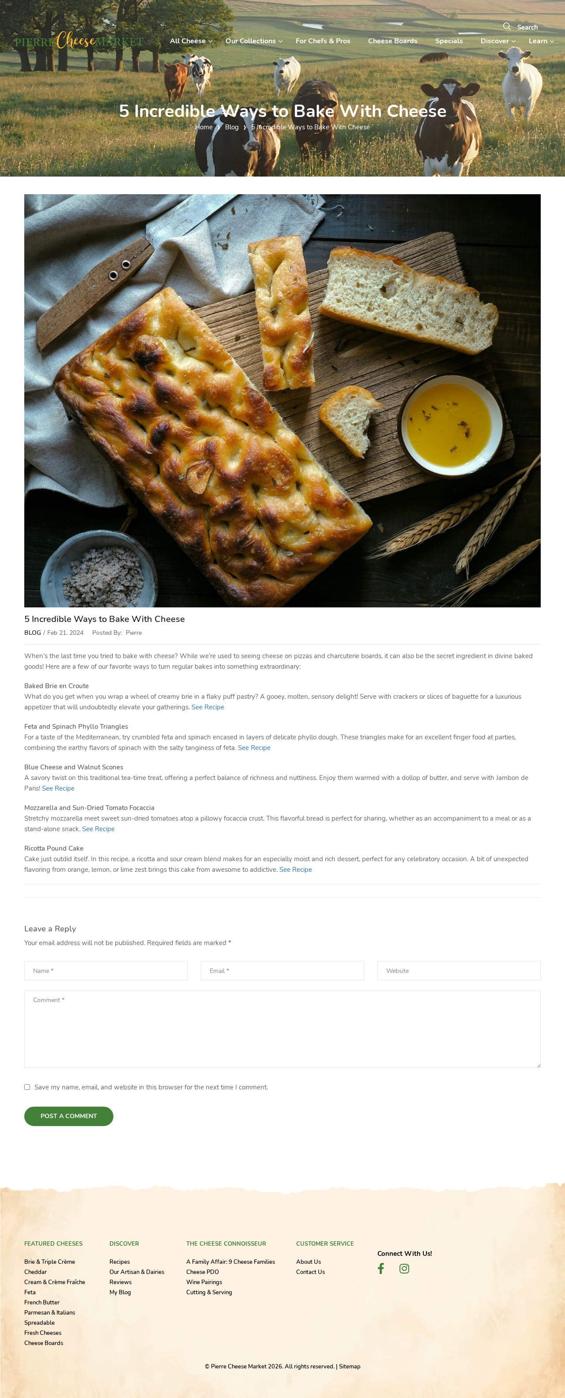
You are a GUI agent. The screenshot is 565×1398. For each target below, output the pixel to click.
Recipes (119, 1262)
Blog (32, 633)
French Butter (42, 1303)
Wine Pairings (204, 1282)
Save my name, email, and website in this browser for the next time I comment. (151, 1087)
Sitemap (350, 1367)
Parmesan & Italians (49, 1313)
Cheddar (35, 1272)
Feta (30, 1292)
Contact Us (310, 1272)
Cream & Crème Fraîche (54, 1282)
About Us (308, 1262)
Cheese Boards (43, 1343)
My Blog (120, 1292)
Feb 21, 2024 (65, 633)
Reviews (120, 1282)
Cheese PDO (202, 1272)
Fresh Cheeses (42, 1333)
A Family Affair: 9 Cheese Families (230, 1262)
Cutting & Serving (209, 1292)
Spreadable (39, 1323)
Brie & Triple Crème (49, 1262)
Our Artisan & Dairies (136, 1272)
